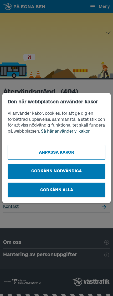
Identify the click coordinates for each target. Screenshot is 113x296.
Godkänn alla (56, 189)
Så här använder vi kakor (65, 131)
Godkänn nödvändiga (56, 170)
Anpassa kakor (56, 152)
